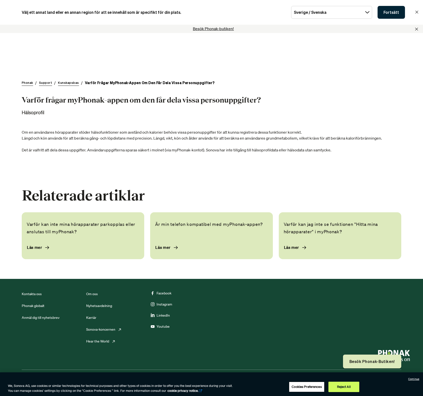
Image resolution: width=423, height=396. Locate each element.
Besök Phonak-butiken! (213, 28)
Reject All (344, 387)
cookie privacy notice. (183, 391)
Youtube (163, 326)
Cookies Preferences (307, 387)
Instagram (164, 304)
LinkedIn (163, 315)
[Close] (416, 29)
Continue (413, 379)
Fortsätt (391, 12)
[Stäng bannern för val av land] (417, 12)
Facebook (164, 293)
